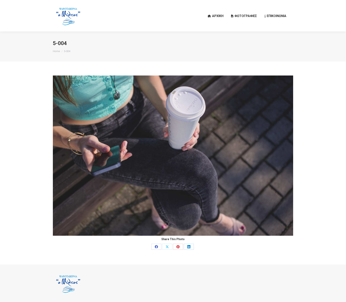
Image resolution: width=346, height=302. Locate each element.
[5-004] (173, 156)
